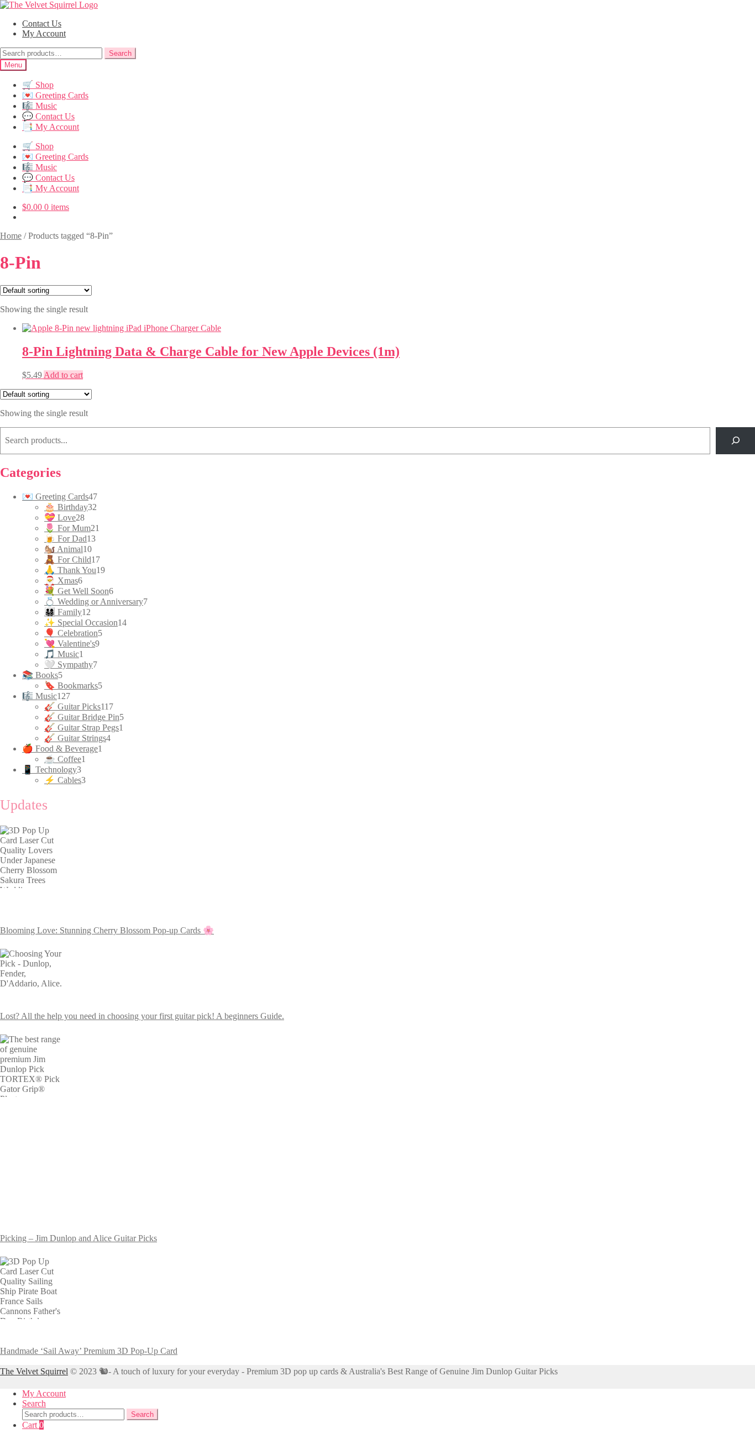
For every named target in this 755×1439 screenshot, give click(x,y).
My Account (44, 33)
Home (11, 235)
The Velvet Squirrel (34, 1371)
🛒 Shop (38, 85)
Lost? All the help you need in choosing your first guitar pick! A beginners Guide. (142, 1016)
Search (120, 53)
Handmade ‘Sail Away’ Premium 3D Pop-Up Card (88, 1351)
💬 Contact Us (48, 116)
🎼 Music (39, 106)
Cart (33, 1425)
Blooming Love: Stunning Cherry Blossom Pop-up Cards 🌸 (107, 930)
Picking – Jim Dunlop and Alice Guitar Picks (78, 1238)
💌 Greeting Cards (55, 95)
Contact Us (41, 23)
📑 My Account (50, 127)
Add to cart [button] (63, 375)
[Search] (735, 440)
